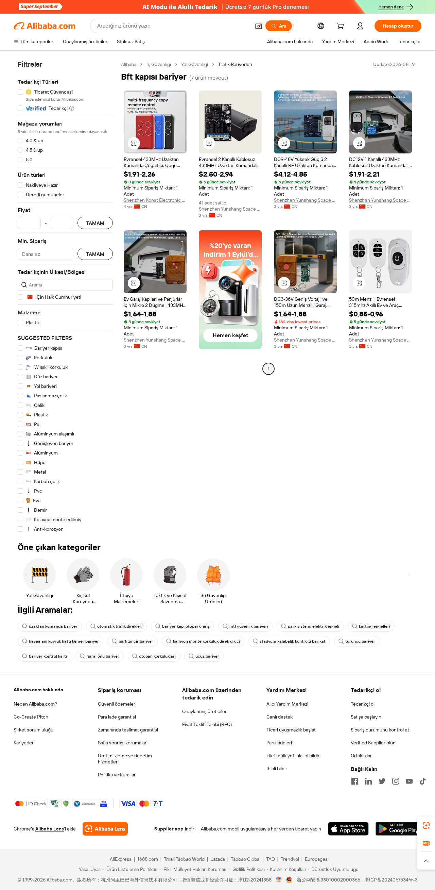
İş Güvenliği (158, 64)
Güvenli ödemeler (116, 704)
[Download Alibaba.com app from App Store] (348, 829)
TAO (270, 859)
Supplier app (169, 828)
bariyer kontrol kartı (48, 656)
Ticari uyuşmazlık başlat (291, 729)
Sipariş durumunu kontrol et (380, 729)
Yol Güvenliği (194, 64)
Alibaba (128, 64)
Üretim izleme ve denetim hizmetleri (125, 758)
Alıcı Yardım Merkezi (287, 704)
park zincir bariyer (136, 641)
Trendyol (290, 859)
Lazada (217, 859)
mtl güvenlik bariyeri (248, 626)
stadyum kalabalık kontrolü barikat (293, 641)
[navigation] (65, 297)
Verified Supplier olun (373, 742)
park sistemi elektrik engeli (313, 626)
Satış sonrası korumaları (122, 742)
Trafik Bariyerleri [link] (235, 64)
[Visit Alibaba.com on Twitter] (382, 781)
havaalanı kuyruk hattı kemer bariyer (64, 641)
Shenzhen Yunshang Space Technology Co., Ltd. (230, 209)
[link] (426, 825)
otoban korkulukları (157, 656)
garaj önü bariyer (103, 656)
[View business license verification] (279, 879)
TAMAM (95, 223)
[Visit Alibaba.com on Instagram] (396, 781)
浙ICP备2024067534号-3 (391, 880)
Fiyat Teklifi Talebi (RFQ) (207, 724)
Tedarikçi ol (363, 704)
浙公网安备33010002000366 (328, 880)
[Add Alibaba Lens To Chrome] (105, 829)
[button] (259, 26)
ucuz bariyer (207, 656)
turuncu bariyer (360, 641)
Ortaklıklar (361, 755)
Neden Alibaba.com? (35, 704)
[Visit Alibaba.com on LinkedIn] (368, 781)
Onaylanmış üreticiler (204, 711)
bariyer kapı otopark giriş (186, 626)
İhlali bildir (276, 768)
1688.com (147, 859)
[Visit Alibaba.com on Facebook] (355, 781)
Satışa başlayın (366, 717)
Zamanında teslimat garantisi (128, 729)
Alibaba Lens (49, 828)
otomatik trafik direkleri (119, 626)
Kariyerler (24, 742)
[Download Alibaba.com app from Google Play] (398, 829)
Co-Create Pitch (31, 717)
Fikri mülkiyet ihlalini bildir (292, 755)
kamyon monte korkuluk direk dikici (206, 641)
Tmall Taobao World (184, 859)
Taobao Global (245, 859)
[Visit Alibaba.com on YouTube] (409, 781)
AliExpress (121, 859)
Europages (316, 859)
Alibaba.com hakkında (38, 689)
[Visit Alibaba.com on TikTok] (423, 781)
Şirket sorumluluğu (33, 729)
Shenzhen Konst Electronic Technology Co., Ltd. (155, 200)
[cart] (341, 27)
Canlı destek (279, 717)
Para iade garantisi (117, 717)
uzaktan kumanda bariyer (53, 626)
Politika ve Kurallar (117, 774)
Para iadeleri (279, 742)
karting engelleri (374, 626)
